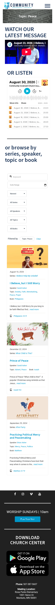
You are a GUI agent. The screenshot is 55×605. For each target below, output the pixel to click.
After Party (20, 427)
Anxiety (18, 292)
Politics (30, 446)
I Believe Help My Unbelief (27, 276)
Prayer (18, 295)
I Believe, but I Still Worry (25, 283)
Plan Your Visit (27, 519)
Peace (12, 295)
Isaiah (36, 370)
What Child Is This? (24, 353)
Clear (38, 239)
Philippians (19, 299)
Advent (17, 370)
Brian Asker (21, 442)
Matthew (18, 451)
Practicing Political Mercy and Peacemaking (25, 436)
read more (34, 309)
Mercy (17, 446)
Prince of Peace (19, 360)
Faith (24, 292)
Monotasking (32, 292)
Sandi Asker (22, 288)
